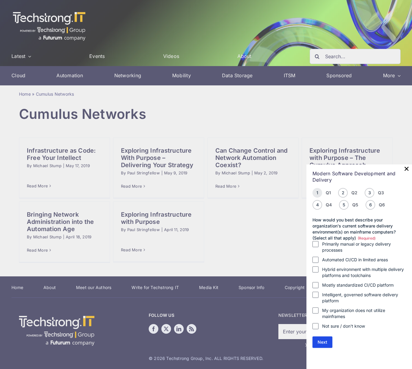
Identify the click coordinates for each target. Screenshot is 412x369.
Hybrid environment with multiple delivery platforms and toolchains (363, 272)
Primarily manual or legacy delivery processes (356, 247)
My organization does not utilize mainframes (353, 313)
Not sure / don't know (343, 326)
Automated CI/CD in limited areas (355, 259)
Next (322, 342)
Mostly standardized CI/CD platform (358, 285)
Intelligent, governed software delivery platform (360, 297)
